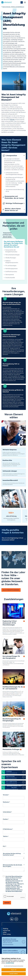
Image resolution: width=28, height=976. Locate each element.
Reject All (13, 969)
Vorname (5, 795)
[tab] (8, 235)
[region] (13, 965)
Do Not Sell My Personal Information (13, 966)
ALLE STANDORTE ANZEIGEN (11, 590)
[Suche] (22, 2)
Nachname (6, 802)
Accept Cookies (14, 973)
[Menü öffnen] (25, 2)
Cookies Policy (10, 963)
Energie (12, 119)
